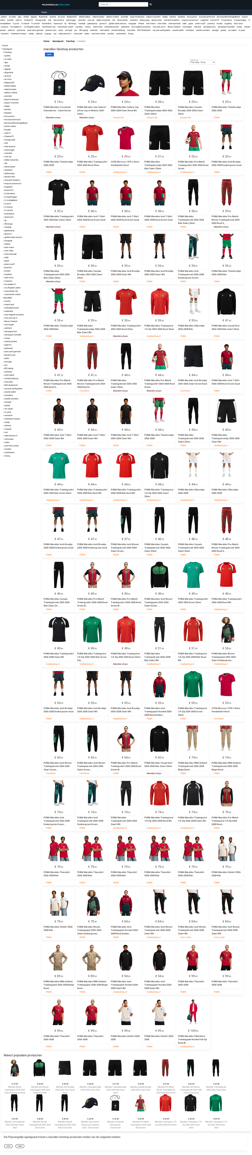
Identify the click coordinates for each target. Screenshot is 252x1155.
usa (55, 34)
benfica (173, 17)
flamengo (72, 23)
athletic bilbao (84, 17)
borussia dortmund (207, 17)
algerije (34, 17)
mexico (88, 27)
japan (191, 23)
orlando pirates (10, 341)
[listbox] (202, 62)
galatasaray (92, 23)
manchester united (65, 27)
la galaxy (228, 23)
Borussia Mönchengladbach (228, 17)
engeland (204, 20)
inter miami (150, 23)
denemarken (122, 20)
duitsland (133, 20)
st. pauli (242, 30)
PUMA (20, 1146)
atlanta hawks (98, 17)
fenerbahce (46, 23)
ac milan (12, 17)
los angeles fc (16, 27)
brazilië (10, 20)
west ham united (98, 34)
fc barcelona (227, 20)
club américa (58, 20)
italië (184, 23)
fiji (65, 23)
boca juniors (192, 17)
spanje (223, 30)
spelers (4, 17)
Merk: (49, 54)
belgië (165, 17)
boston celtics (10, 126)
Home (44, 12)
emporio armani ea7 (190, 20)
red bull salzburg (118, 30)
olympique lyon (210, 27)
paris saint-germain (35, 30)
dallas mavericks (103, 20)
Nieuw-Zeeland (174, 27)
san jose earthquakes (161, 30)
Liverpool (4, 27)
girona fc (103, 23)
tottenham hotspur (18, 34)
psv (76, 30)
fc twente (25, 23)
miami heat (97, 27)
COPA (8, 1146)
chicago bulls (41, 20)
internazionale (174, 23)
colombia (81, 20)
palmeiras (21, 30)
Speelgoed (8, 49)
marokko (79, 27)
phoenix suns (51, 30)
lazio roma (238, 23)
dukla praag (144, 20)
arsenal (53, 17)
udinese (39, 34)
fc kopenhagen (240, 20)
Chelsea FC (28, 20)
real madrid (104, 30)
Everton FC (215, 20)
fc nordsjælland (10, 200)
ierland (141, 23)
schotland (190, 30)
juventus (211, 23)
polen (61, 30)
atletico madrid (113, 17)
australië (124, 17)
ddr (114, 20)
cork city (91, 20)
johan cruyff (200, 23)
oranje (239, 27)
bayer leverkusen (137, 17)
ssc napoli (232, 30)
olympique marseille (226, 27)
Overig (130, 34)
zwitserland (121, 34)
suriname (4, 34)
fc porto (16, 23)
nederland (125, 27)
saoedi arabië (178, 30)
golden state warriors (117, 23)
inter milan (162, 23)
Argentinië (43, 17)
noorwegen (187, 27)
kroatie (219, 23)
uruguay (48, 34)
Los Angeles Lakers (32, 27)
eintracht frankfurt (171, 20)
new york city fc (159, 27)
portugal (68, 30)
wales (87, 34)
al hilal (26, 17)
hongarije (132, 23)
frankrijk (82, 23)
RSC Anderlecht (144, 30)
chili (49, 20)
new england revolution (141, 27)
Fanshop (9, 52)
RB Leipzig (83, 30)
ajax (19, 17)
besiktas (181, 17)
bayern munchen (153, 17)
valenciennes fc (65, 34)
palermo (11, 30)
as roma (61, 17)
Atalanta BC (72, 17)
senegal (215, 30)
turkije (31, 34)
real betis (93, 30)
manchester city (48, 27)
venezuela (78, 34)
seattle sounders (203, 30)
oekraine (197, 27)
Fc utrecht (36, 23)
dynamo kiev (157, 20)
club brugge (71, 20)
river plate (131, 30)
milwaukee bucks (112, 27)
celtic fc (19, 20)
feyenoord (58, 23)
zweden (111, 34)
